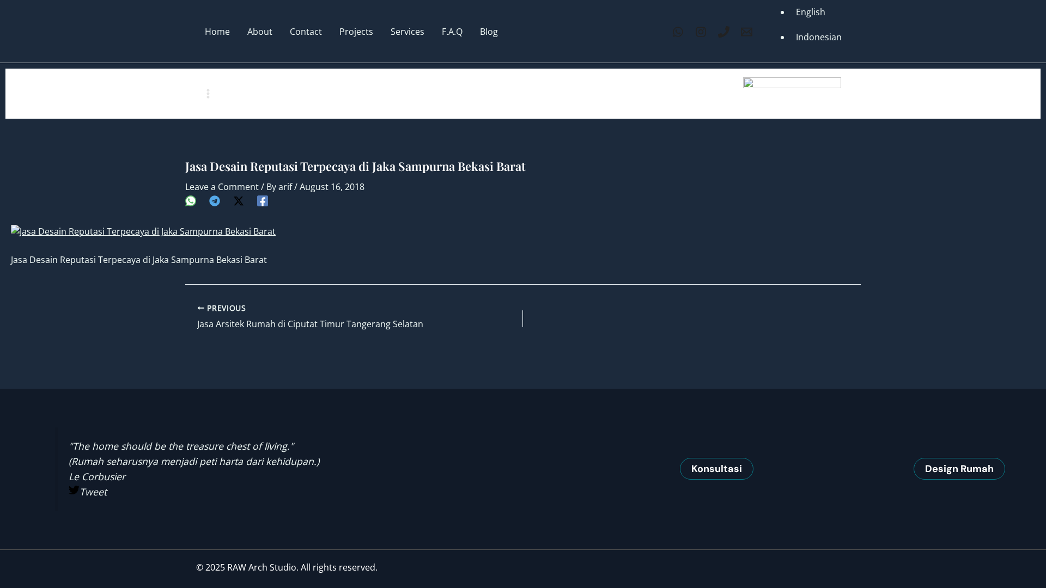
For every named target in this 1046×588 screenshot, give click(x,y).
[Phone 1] (724, 32)
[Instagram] (701, 32)
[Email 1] (746, 32)
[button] (716, 469)
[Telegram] (214, 200)
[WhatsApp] (678, 32)
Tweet (93, 491)
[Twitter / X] (238, 200)
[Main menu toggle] (208, 93)
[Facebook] (262, 200)
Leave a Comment (222, 187)
